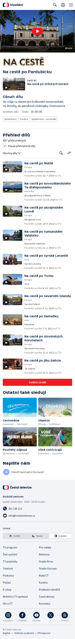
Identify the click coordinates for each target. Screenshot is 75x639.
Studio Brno (46, 561)
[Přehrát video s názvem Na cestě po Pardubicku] (37, 31)
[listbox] (37, 536)
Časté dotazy (46, 596)
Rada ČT (44, 575)
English (6, 633)
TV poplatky (10, 561)
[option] (14, 535)
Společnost (10, 119)
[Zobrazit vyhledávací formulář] (55, 5)
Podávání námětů (49, 589)
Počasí (7, 582)
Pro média (45, 547)
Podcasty (8, 575)
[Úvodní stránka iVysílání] (13, 5)
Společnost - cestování (43, 119)
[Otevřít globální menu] (71, 5)
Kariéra (43, 582)
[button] (37, 31)
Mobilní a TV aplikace (15, 596)
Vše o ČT (8, 603)
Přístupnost (44, 633)
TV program (10, 547)
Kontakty (44, 603)
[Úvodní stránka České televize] (17, 487)
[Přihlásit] (63, 5)
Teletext (8, 568)
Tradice (24, 119)
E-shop (7, 589)
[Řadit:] (69, 153)
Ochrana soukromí (24, 633)
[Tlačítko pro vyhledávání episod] (61, 153)
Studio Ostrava (48, 568)
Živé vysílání (10, 554)
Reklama (44, 554)
